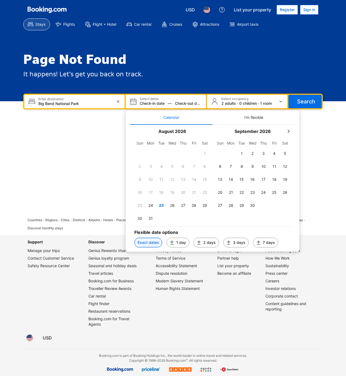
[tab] (171, 117)
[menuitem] (36, 24)
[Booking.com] (47, 9)
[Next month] (288, 131)
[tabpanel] (212, 188)
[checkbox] (204, 153)
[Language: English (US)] (206, 9)
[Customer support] (221, 9)
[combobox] (75, 103)
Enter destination (51, 99)
